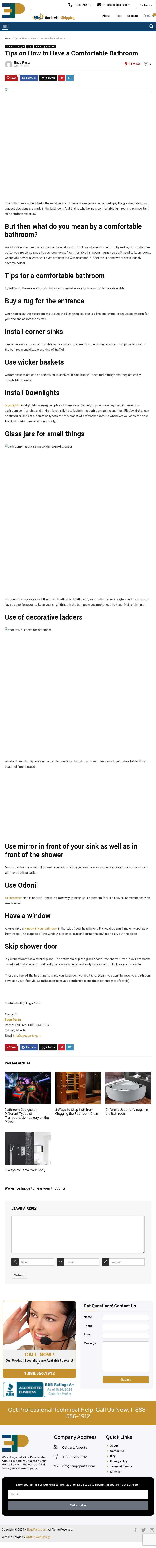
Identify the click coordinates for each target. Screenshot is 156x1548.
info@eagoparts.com (27, 1035)
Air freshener (13, 898)
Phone (88, 1325)
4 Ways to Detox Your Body (25, 1170)
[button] (5, 27)
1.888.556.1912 (39, 1373)
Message (90, 1343)
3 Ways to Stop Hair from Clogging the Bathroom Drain (76, 1112)
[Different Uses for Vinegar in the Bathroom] (128, 1074)
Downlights (12, 405)
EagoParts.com (37, 1529)
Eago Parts (22, 62)
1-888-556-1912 (75, 1457)
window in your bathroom (40, 928)
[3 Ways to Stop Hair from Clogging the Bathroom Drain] (78, 1074)
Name (88, 1317)
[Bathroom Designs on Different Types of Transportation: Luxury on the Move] (28, 1074)
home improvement (45, 46)
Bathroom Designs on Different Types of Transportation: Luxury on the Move (27, 1116)
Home (8, 38)
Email (87, 1334)
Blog (29, 46)
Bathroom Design (15, 46)
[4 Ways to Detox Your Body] (28, 1135)
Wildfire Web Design (38, 1537)
